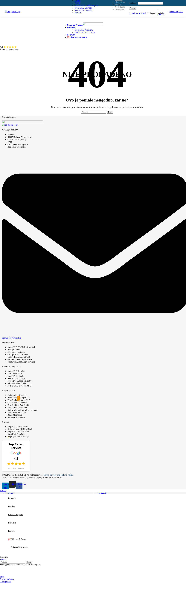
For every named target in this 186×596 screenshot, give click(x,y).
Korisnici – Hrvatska (83, 10)
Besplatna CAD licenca (85, 32)
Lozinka (133, 3)
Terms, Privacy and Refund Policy (58, 475)
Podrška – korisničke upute (86, 5)
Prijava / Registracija (19, 547)
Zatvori (3, 490)
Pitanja (77, 3)
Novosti (78, 13)
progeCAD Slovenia (83, 8)
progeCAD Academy (84, 30)
